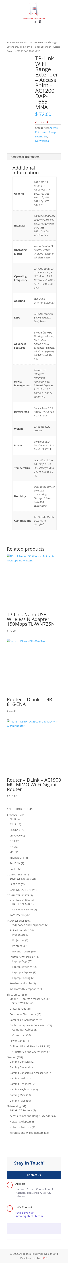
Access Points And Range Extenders (46, 132)
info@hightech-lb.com (29, 1216)
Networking (22, 42)
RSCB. (44, 1258)
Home (10, 42)
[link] (34, 1192)
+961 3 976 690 (24, 1212)
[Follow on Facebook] (27, 1229)
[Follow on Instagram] (34, 1229)
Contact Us (34, 1175)
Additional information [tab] (25, 156)
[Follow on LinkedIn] (41, 1229)
